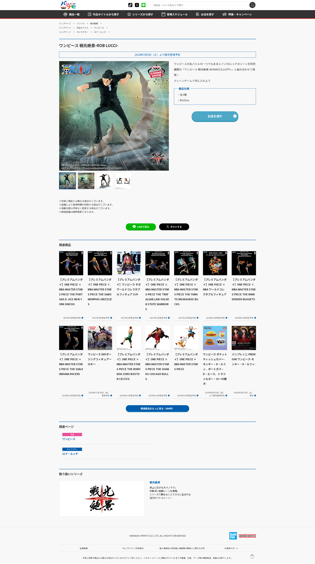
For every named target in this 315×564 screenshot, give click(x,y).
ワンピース (99, 27)
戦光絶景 (94, 23)
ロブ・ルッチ (100, 31)
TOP (252, 558)
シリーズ (80, 23)
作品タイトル (82, 27)
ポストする (176, 226)
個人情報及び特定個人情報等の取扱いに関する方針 (182, 548)
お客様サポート (231, 548)
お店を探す (215, 116)
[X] (130, 5)
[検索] (252, 5)
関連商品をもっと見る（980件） (157, 408)
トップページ (65, 23)
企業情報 (84, 548)
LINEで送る (143, 226)
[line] (143, 5)
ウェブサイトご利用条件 (133, 548)
